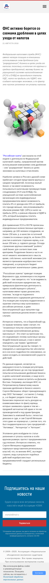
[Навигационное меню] (44, 6)
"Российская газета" (12, 156)
